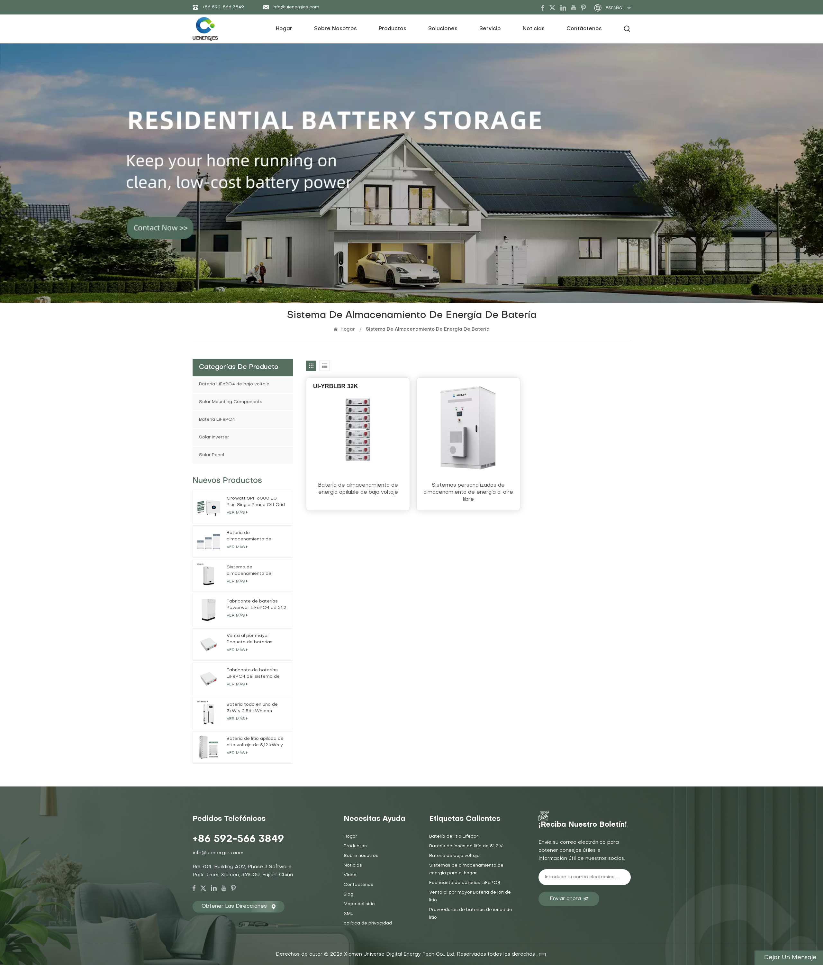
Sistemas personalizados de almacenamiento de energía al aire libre (468, 492)
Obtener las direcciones (234, 906)
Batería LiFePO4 (217, 420)
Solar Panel (211, 455)
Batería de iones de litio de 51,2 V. (466, 846)
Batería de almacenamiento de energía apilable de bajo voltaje (358, 489)
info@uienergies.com (296, 7)
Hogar (284, 29)
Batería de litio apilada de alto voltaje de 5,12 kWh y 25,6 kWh (255, 743)
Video (350, 875)
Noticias (534, 29)
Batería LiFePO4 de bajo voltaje (234, 384)
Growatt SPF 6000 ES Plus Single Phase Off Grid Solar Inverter (256, 502)
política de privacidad (368, 923)
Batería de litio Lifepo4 (454, 836)
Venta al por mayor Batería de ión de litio (470, 896)
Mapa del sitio (359, 904)
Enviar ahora (565, 898)
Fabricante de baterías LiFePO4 (464, 883)
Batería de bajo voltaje (454, 856)
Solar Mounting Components (230, 402)
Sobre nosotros (335, 29)
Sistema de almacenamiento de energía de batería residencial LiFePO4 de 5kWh (252, 571)
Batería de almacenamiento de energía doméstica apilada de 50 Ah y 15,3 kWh (256, 537)
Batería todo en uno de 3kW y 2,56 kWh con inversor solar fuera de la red (254, 708)
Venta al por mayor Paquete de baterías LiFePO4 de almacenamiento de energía (250, 640)
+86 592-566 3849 (223, 7)
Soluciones (442, 29)
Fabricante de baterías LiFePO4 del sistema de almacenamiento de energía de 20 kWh (253, 674)
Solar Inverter (214, 437)
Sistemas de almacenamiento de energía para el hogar (466, 869)
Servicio (490, 29)
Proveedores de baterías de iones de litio (470, 914)
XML (348, 914)
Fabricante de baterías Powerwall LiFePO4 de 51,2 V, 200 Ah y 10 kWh (256, 605)
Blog (348, 894)
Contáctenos (584, 29)
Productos (392, 29)
